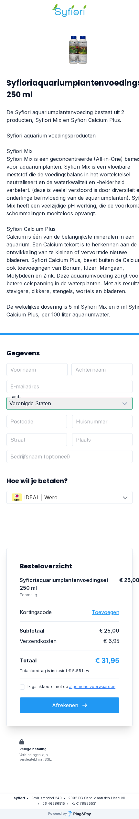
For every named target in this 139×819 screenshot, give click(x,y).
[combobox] (69, 497)
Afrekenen (66, 705)
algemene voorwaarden (92, 686)
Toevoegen (105, 612)
